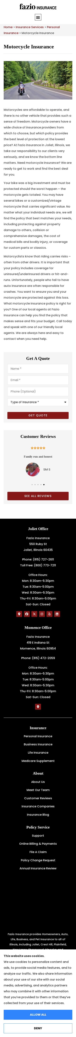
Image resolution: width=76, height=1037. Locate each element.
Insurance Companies (38, 806)
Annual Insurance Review (38, 868)
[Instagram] (42, 614)
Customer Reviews (38, 798)
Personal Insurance (38, 736)
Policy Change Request (38, 860)
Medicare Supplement (38, 761)
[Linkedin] (57, 614)
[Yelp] (49, 614)
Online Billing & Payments (38, 844)
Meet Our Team (38, 790)
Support (38, 836)
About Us (38, 782)
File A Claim (38, 852)
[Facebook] (27, 614)
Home (8, 27)
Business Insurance (38, 744)
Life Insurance (38, 753)
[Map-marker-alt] (19, 614)
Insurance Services (30, 27)
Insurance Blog (38, 815)
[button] (38, 17)
